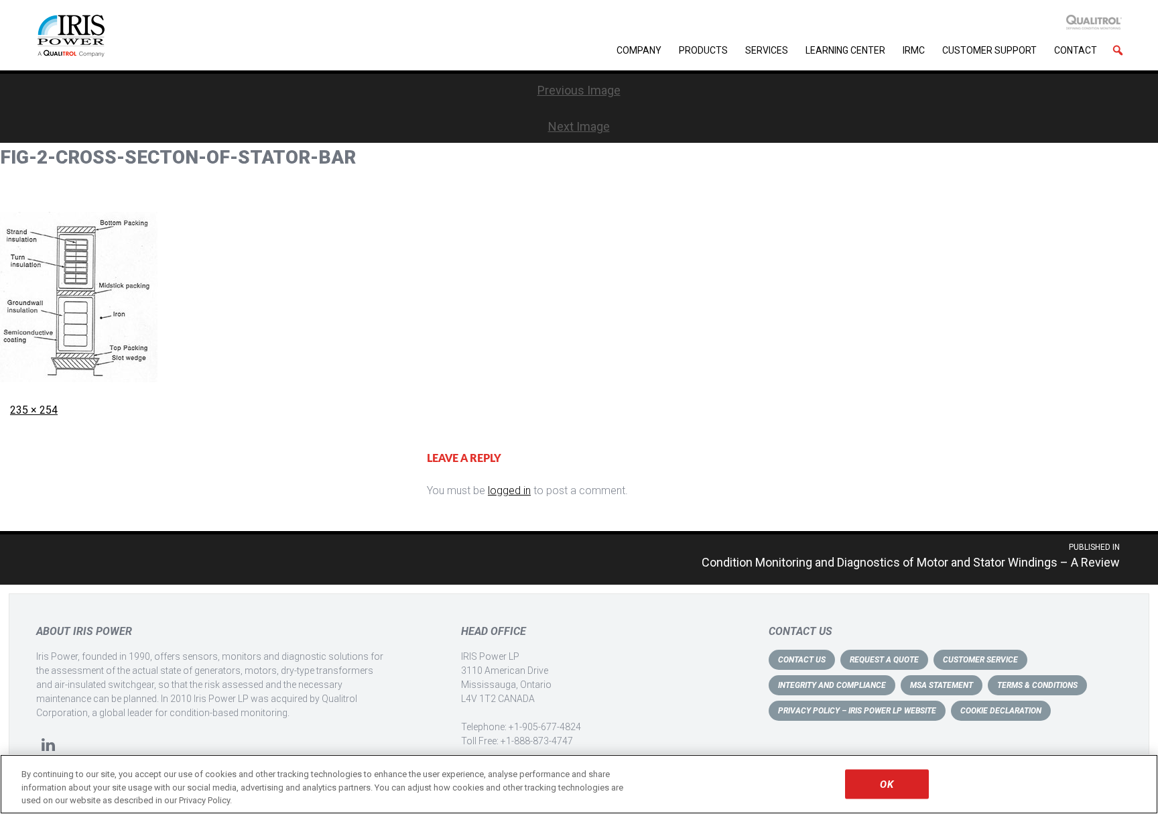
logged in (509, 490)
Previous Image (579, 90)
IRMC (914, 50)
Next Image (579, 126)
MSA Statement (941, 685)
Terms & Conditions (1037, 685)
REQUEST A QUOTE (884, 659)
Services (766, 50)
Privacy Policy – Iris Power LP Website (857, 710)
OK (886, 784)
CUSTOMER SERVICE (980, 659)
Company (639, 50)
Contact (1075, 50)
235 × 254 (34, 410)
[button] (1118, 50)
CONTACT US (802, 659)
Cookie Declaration (1000, 710)
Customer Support (989, 50)
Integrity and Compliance (832, 685)
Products (703, 50)
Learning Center (845, 50)
